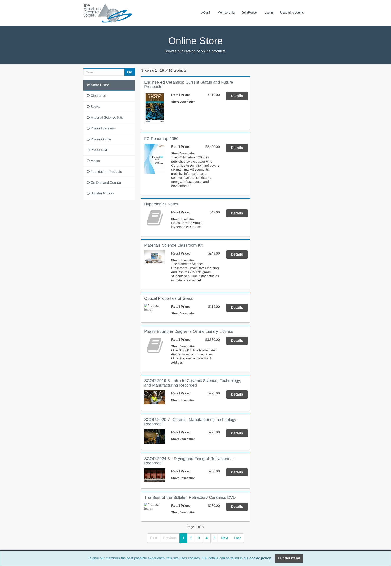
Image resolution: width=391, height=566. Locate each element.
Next (224, 538)
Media (95, 161)
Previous (170, 538)
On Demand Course (105, 183)
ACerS (205, 12)
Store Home (99, 85)
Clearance (98, 96)
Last (237, 538)
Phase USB (99, 150)
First (153, 538)
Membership (225, 12)
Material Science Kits (106, 117)
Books (95, 107)
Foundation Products (106, 172)
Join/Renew (249, 12)
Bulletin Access (102, 193)
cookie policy (260, 558)
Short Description (183, 101)
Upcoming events (292, 12)
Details (237, 96)
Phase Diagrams (103, 128)
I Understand (289, 558)
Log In (269, 12)
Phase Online (100, 139)
